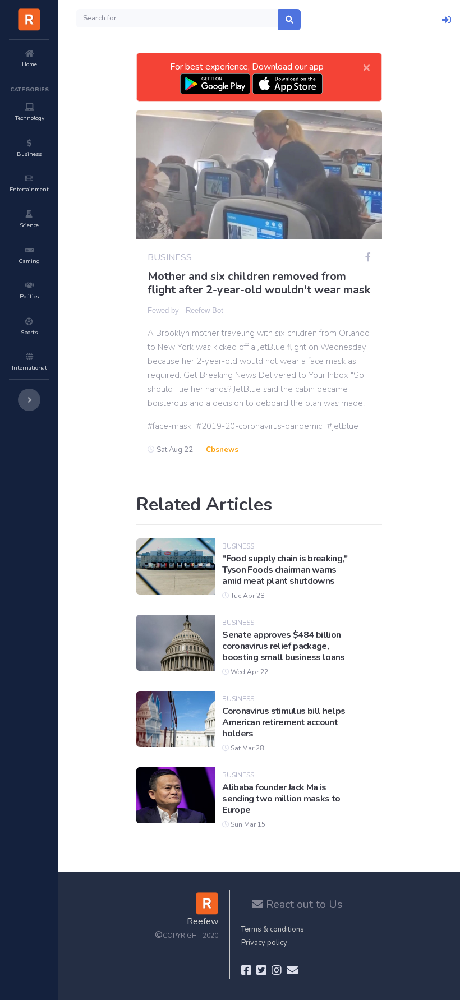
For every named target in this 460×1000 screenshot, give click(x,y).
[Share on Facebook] (368, 257)
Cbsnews (222, 450)
